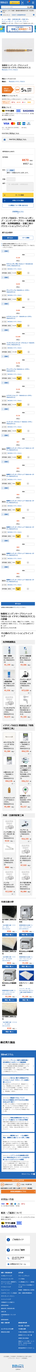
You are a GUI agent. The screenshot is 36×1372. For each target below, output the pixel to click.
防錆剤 (26, 1293)
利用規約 (24, 1358)
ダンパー (7, 1296)
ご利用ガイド (18, 1239)
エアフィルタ (8, 1276)
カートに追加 (19, 195)
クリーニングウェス (23, 1276)
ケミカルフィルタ (6, 1287)
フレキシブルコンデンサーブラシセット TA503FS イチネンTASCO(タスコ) (20, 344)
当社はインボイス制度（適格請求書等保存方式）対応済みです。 (18, 11)
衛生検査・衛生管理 (23, 1326)
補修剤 (6, 1320)
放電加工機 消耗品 (23, 1338)
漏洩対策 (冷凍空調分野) (8, 1308)
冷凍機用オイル (5, 1302)
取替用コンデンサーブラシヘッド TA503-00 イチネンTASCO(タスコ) (20, 581)
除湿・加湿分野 (5, 1323)
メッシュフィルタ (6, 1299)
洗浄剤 (6, 1305)
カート (22, 4)
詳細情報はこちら (18, 212)
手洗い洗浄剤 (30, 1290)
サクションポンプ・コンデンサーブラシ (14, 21)
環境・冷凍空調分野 (14, 19)
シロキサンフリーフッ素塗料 (9, 1293)
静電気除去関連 (5, 1332)
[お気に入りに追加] (28, 272)
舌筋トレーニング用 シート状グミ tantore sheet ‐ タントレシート (26, 1343)
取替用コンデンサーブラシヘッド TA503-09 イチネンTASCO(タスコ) (20, 475)
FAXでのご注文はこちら (17, 139)
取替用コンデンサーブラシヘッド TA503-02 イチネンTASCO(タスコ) (20, 554)
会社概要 (6, 1356)
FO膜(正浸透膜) (22, 1332)
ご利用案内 (13, 1356)
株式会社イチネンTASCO (10, 70)
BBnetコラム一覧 (27, 1174)
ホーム (4, 19)
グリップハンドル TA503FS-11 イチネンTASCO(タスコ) (17, 291)
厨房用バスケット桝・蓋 (25, 1335)
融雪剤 (3, 1320)
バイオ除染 (21, 1279)
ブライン (12, 1296)
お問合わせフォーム (18, 1264)
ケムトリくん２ (5, 1290)
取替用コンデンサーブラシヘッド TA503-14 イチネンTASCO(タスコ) (20, 449)
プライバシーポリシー (15, 1358)
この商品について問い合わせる (18, 205)
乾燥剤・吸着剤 (22, 1290)
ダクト (3, 1296)
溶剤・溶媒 (21, 1293)
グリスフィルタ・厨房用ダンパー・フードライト (9, 1283)
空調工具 (25, 19)
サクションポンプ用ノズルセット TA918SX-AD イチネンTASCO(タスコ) (19, 265)
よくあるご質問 (18, 1250)
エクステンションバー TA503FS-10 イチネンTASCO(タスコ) (19, 317)
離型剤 (30, 1293)
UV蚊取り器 (30, 1332)
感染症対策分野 (22, 1323)
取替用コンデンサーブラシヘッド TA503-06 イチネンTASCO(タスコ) (20, 502)
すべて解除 (25, 238)
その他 (3, 1276)
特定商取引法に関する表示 (24, 1356)
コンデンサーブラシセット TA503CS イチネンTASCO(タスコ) (19, 423)
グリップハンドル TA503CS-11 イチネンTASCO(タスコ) (18, 370)
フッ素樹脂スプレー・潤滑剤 (26, 1282)
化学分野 (20, 1273)
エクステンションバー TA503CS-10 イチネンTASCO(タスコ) (19, 396)
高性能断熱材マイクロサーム (26, 1348)
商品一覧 (9, 935)
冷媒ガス (12, 1302)
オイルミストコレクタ (7, 1279)
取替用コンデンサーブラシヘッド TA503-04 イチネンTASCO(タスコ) (20, 528)
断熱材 (3, 1305)
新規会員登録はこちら (18, 1191)
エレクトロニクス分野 (7, 1329)
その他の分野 (22, 1329)
